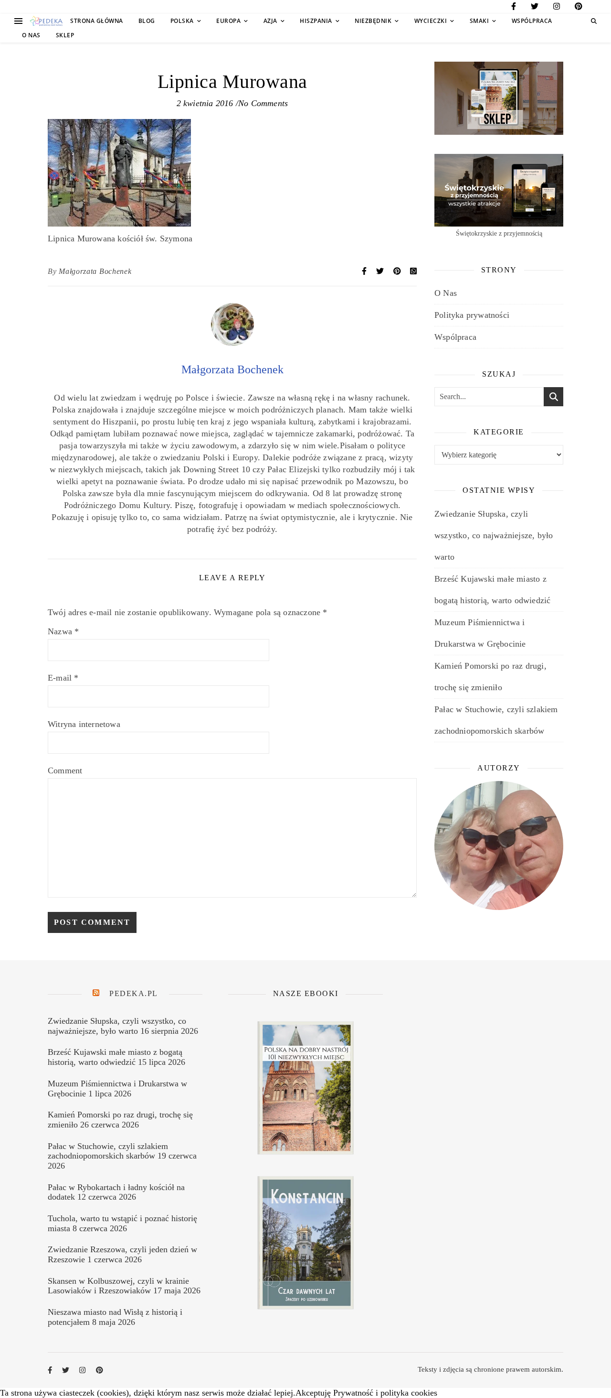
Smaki (479, 21)
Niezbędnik (373, 21)
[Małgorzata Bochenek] (232, 343)
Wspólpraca (532, 21)
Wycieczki (430, 21)
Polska (182, 21)
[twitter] (534, 8)
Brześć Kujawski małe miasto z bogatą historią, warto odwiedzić (115, 1057)
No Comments (263, 103)
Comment (65, 770)
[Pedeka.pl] (46, 21)
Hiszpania (316, 21)
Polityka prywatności (471, 315)
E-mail (63, 678)
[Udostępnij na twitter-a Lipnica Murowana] (381, 271)
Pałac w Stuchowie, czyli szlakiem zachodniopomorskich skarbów (108, 1151)
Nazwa (63, 631)
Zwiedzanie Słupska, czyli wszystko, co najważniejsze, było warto (493, 535)
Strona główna (96, 21)
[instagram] (556, 8)
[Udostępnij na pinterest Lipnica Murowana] (398, 271)
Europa (228, 21)
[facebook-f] (513, 8)
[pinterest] (578, 8)
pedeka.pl (133, 993)
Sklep (65, 35)
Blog (146, 21)
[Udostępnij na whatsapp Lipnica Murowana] (413, 271)
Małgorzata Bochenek (95, 271)
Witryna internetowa (84, 724)
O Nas (31, 35)
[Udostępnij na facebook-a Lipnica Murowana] (365, 271)
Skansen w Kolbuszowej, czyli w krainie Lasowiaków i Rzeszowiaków (118, 1286)
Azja (270, 21)
